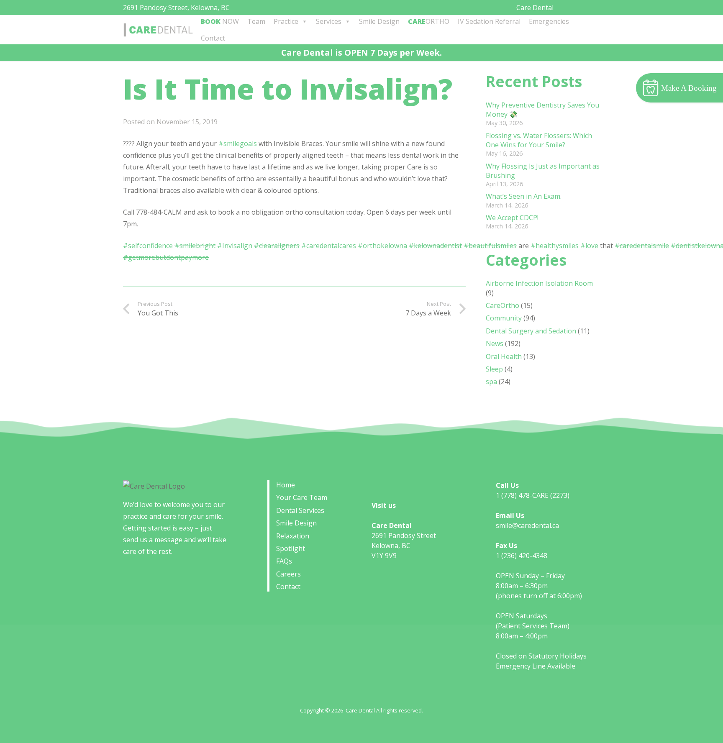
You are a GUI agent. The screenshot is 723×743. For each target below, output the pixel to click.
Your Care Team (301, 497)
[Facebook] (586, 6)
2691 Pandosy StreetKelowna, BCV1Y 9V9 (404, 545)
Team (256, 21)
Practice (286, 21)
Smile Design (379, 21)
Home (285, 484)
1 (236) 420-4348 (521, 555)
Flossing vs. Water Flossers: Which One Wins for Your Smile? (539, 140)
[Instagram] (597, 7)
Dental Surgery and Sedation (531, 331)
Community (504, 318)
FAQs (284, 561)
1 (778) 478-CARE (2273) (532, 495)
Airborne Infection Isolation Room (539, 283)
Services (328, 21)
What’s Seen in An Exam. (523, 196)
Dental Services (300, 510)
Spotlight (290, 548)
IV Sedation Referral (489, 21)
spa (491, 381)
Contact (213, 38)
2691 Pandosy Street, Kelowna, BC (176, 7)
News (494, 343)
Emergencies (549, 21)
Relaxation (292, 536)
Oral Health (504, 356)
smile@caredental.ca (527, 525)
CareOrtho (502, 305)
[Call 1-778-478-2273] (565, 6)
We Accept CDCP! (512, 217)
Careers (288, 574)
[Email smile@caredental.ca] (575, 6)
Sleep (494, 369)
